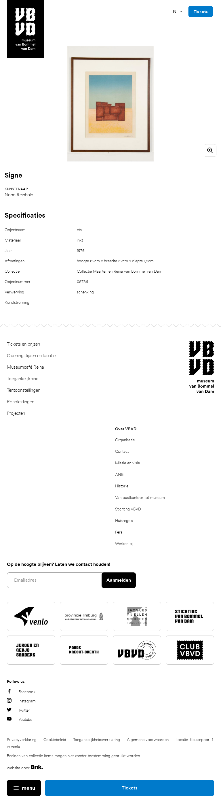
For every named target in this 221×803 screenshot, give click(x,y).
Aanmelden (118, 580)
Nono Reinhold (19, 194)
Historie (121, 486)
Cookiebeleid (54, 739)
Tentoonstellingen (23, 390)
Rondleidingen (20, 401)
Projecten (16, 413)
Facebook (26, 691)
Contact (122, 451)
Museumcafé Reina (25, 367)
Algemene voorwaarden (148, 739)
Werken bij (124, 543)
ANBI (120, 474)
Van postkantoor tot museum (140, 497)
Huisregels (124, 520)
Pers (118, 532)
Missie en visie (127, 463)
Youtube (25, 719)
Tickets (129, 788)
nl (176, 11)
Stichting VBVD (128, 509)
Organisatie (125, 440)
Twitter (24, 710)
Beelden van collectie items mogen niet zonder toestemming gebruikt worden (73, 755)
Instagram (27, 701)
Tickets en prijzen (23, 344)
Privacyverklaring (22, 739)
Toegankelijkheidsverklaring (96, 739)
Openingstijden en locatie (31, 355)
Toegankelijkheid (23, 378)
